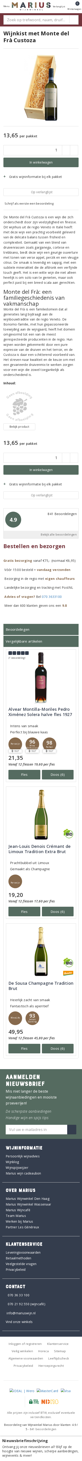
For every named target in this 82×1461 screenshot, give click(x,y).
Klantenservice (58, 1344)
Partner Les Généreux (22, 1227)
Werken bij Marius (19, 1221)
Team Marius (16, 1216)
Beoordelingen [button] (17, 629)
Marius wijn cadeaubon (23, 1173)
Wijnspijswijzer (17, 1167)
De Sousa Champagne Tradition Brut (40, 986)
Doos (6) (58, 774)
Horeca (43, 1351)
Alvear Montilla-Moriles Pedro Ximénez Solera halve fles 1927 (40, 712)
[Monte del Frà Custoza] (19, 406)
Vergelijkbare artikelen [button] (24, 641)
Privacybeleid (16, 1269)
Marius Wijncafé (18, 1210)
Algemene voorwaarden (25, 1358)
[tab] (41, 629)
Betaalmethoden (18, 1258)
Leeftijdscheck (58, 1358)
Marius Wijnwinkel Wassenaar (28, 1204)
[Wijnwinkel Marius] (31, 6)
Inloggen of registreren (25, 1344)
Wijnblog (12, 1162)
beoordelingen (43, 1429)
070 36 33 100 (18, 1295)
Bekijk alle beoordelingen (59, 534)
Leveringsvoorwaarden (23, 1252)
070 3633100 (52, 596)
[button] (15, 744)
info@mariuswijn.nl (21, 1313)
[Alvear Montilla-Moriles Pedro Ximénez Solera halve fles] (41, 677)
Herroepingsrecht (51, 1366)
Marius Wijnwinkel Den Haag (27, 1198)
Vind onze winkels (19, 1322)
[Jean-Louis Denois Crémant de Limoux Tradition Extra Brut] (41, 814)
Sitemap (60, 1351)
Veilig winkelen (22, 1351)
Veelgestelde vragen (21, 1264)
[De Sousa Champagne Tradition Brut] (41, 951)
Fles (24, 774)
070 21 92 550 (18, 1304)
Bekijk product (19, 427)
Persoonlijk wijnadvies (23, 1156)
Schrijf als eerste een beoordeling (29, 203)
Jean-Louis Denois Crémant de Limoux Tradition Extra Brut (39, 849)
